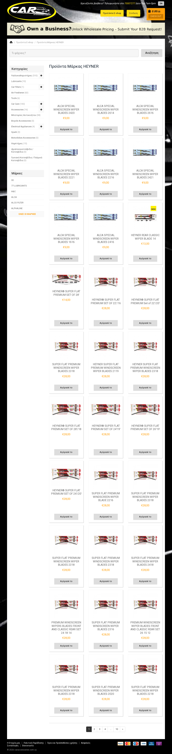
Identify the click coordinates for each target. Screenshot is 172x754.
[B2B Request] (86, 29)
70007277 (129, 3)
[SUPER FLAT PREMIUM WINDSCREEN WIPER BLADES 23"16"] (105, 605)
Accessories (19, 109)
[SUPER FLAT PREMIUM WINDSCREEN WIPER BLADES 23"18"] (145, 476)
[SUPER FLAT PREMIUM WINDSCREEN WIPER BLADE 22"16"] (105, 476)
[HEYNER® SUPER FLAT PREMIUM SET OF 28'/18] (66, 411)
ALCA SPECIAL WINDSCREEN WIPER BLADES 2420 (66, 109)
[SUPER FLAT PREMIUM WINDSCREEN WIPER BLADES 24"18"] (145, 541)
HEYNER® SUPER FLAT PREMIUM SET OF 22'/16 (106, 301)
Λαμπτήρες (19, 143)
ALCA (14, 197)
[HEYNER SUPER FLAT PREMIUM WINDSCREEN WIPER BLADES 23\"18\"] (145, 347)
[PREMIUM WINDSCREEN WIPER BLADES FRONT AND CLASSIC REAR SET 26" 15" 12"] (145, 605)
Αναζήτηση (151, 52)
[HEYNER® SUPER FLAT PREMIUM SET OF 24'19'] (105, 411)
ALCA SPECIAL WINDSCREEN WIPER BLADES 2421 (145, 174)
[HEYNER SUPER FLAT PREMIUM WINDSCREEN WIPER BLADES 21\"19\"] (105, 347)
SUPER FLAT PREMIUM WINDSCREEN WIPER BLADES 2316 (106, 626)
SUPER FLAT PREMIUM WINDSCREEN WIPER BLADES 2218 (145, 690)
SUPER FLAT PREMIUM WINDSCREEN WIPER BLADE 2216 (106, 497)
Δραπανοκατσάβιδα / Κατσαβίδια (22, 150)
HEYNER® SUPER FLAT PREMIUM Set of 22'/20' (145, 301)
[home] (11, 42)
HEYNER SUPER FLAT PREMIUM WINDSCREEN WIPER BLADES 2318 (145, 368)
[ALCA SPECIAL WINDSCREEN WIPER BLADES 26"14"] (105, 89)
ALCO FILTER (17, 202)
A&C (13, 191)
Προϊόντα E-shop (24, 42)
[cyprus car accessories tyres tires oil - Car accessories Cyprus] (32, 10)
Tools (15, 98)
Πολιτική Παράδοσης (34, 743)
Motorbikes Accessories (24, 137)
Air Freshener (19, 92)
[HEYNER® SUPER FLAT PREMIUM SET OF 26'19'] (145, 411)
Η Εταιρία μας (13, 743)
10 (117, 729)
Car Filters (17, 87)
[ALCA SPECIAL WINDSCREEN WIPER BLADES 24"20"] (66, 89)
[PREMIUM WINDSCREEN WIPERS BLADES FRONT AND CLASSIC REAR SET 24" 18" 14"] (66, 605)
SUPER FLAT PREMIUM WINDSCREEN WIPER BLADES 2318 (66, 368)
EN (161, 3)
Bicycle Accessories (22, 121)
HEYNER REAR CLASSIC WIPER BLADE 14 (145, 237)
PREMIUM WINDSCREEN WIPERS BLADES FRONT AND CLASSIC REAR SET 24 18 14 (66, 627)
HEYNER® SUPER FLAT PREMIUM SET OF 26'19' (145, 427)
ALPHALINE (17, 208)
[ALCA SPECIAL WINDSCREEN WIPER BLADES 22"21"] (66, 153)
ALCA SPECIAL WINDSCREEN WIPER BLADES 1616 (66, 239)
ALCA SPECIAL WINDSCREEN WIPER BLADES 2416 (106, 239)
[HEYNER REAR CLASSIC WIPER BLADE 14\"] (145, 218)
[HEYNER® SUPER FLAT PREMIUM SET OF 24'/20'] (66, 475)
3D (12, 180)
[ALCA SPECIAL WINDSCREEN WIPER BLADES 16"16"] (66, 218)
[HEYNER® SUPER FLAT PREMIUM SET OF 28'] (66, 278)
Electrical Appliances (23, 126)
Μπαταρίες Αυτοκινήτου (25, 115)
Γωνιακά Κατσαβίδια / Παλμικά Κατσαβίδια (26, 159)
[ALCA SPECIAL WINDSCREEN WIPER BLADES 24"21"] (145, 153)
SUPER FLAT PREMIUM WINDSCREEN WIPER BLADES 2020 (106, 690)
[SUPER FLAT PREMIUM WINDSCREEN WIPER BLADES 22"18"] (145, 670)
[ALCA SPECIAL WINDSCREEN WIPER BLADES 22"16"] (105, 153)
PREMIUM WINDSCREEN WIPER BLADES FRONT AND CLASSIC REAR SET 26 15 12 (145, 627)
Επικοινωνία (28, 745)
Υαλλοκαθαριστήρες (24, 75)
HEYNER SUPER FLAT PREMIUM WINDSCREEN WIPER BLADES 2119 (106, 368)
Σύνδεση (133, 13)
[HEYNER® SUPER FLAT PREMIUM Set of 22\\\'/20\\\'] (145, 283)
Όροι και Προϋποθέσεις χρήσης (62, 743)
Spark (15, 132)
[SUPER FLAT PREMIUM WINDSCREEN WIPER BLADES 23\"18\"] (66, 347)
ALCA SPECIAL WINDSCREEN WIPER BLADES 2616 (145, 109)
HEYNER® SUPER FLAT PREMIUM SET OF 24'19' (105, 427)
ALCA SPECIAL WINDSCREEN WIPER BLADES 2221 (66, 174)
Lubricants (18, 81)
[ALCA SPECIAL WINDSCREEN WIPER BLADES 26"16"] (145, 89)
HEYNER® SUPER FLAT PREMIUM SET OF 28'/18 (66, 427)
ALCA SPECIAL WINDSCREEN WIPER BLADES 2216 (106, 174)
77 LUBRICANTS (19, 185)
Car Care (18, 104)
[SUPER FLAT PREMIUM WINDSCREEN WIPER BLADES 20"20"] (105, 670)
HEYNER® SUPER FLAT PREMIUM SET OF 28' (66, 293)
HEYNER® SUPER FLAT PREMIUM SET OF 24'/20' (66, 492)
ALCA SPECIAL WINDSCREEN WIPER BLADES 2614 (106, 109)
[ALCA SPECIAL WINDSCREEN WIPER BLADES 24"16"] (105, 218)
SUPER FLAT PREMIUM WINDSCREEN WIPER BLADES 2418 (145, 561)
